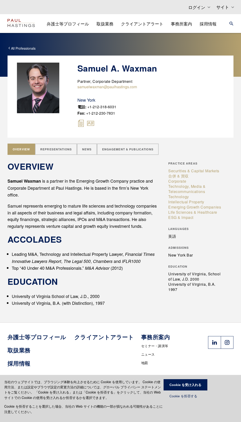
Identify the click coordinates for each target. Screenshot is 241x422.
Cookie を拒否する (183, 396)
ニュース (148, 354)
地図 (144, 362)
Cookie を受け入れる (185, 385)
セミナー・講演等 (154, 345)
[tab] (21, 149)
